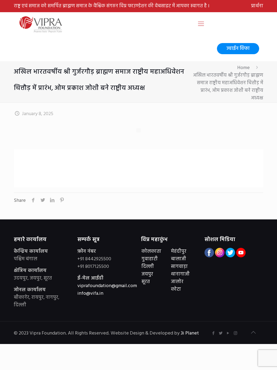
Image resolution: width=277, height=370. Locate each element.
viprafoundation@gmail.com (107, 286)
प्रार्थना (257, 6)
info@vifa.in (90, 293)
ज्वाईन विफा (238, 49)
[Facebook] (213, 333)
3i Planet (190, 333)
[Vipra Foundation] (41, 24)
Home (243, 68)
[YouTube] (228, 333)
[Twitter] (221, 333)
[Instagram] (235, 333)
